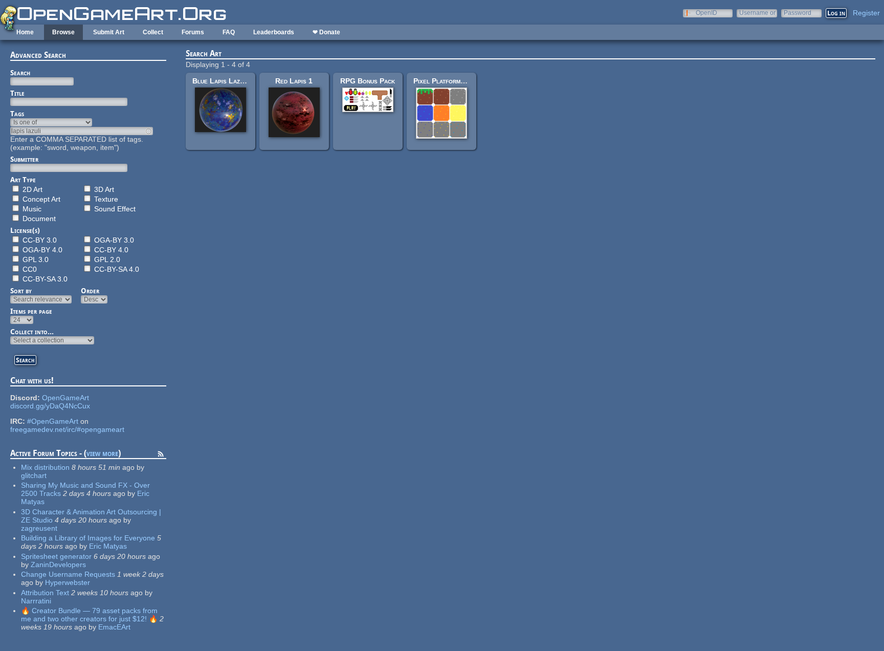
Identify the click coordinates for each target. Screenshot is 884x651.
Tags (17, 114)
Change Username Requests (68, 574)
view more (102, 453)
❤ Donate (326, 32)
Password (797, 12)
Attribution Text (45, 593)
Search (20, 73)
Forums (193, 32)
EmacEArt (114, 627)
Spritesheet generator (56, 556)
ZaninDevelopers (58, 564)
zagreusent (39, 528)
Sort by (21, 291)
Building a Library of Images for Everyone (88, 538)
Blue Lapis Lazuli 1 (223, 81)
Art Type (23, 180)
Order (90, 291)
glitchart (34, 475)
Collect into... (32, 332)
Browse (63, 32)
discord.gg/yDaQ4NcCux (50, 406)
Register (866, 13)
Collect (153, 32)
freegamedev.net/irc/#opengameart (67, 429)
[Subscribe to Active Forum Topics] (161, 455)
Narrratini (36, 601)
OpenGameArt (65, 398)
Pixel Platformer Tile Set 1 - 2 (463, 81)
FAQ (229, 32)
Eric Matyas (108, 546)
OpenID (706, 12)
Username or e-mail (757, 12)
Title (17, 93)
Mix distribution (45, 467)
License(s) (25, 230)
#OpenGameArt (52, 421)
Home (25, 32)
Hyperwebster (67, 582)
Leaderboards (273, 32)
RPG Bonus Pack (367, 81)
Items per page (31, 311)
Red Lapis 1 (294, 81)
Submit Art (108, 32)
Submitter (24, 159)
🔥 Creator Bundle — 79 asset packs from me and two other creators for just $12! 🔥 (89, 614)
